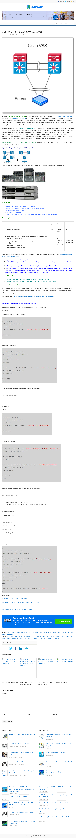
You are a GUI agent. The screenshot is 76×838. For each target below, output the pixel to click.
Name (4, 714)
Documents (46, 632)
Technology (9, 634)
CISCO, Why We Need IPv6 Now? (56, 752)
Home (9, 27)
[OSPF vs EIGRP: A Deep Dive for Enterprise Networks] (65, 668)
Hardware (53, 632)
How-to (58, 632)
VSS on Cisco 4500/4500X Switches (48, 638)
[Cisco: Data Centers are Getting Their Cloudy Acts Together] (5, 823)
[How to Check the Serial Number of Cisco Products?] (5, 755)
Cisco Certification (12, 632)
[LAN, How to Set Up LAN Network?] (5, 746)
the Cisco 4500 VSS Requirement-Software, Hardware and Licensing (33, 296)
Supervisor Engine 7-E (19, 118)
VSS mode (34, 638)
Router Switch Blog (41, 836)
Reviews (70, 632)
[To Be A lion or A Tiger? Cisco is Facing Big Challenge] (42, 737)
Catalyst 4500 (18, 636)
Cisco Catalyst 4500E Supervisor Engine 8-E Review (17, 609)
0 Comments (30, 34)
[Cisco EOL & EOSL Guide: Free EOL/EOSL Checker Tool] (10, 668)
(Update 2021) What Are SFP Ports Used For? (22, 734)
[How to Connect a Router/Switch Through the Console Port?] (5, 773)
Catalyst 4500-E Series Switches (62, 116)
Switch (3, 634)
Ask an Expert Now (63, 621)
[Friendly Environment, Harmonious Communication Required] (42, 773)
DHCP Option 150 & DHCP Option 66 (19, 762)
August (17, 27)
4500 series (10, 636)
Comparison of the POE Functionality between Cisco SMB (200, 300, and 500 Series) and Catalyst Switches (22, 789)
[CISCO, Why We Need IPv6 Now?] (42, 755)
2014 (13, 27)
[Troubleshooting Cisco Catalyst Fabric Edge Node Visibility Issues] (46, 668)
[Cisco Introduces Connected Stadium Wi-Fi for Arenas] (42, 764)
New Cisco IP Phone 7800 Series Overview (21, 812)
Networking (64, 632)
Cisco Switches (22, 632)
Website (54, 714)
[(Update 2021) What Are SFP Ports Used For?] (5, 737)
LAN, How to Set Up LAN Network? (19, 743)
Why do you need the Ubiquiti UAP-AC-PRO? (15, 797)
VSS (18, 638)
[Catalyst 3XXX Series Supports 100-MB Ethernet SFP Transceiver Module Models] (5, 805)
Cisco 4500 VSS (50, 636)
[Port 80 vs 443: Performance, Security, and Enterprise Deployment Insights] (28, 668)
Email (29, 714)
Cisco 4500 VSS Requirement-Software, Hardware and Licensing (20, 602)
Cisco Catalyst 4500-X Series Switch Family (14, 598)
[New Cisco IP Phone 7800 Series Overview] (5, 814)
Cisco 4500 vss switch (62, 636)
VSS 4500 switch (25, 638)
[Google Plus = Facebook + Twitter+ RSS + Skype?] (42, 746)
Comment (4, 693)
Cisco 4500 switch (40, 636)
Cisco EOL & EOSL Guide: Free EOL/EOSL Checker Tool (55, 803)
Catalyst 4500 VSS (28, 636)
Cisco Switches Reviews (35, 632)
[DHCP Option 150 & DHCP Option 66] (5, 764)
